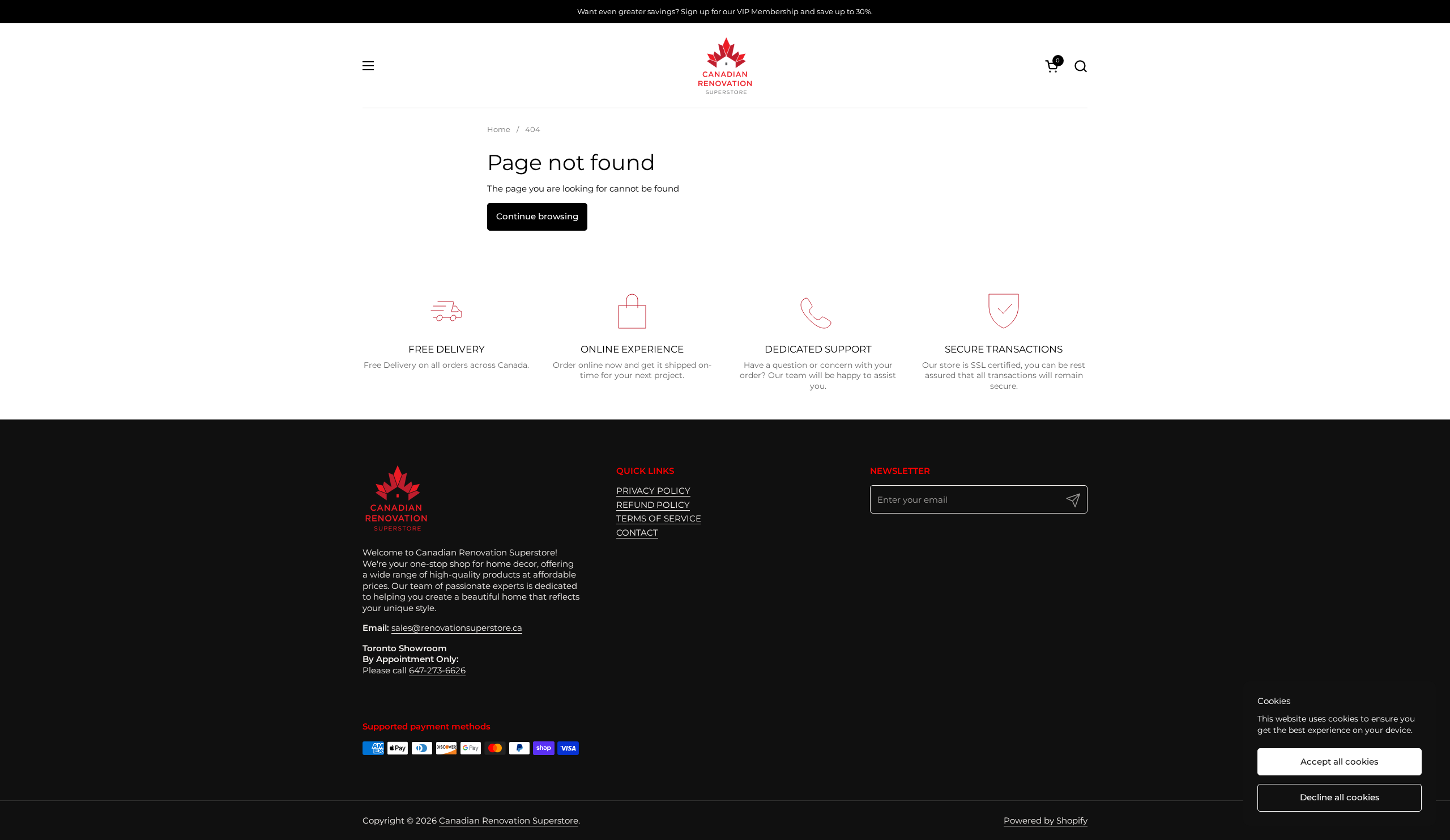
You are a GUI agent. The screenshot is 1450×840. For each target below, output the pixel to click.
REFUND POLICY (653, 504)
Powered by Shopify (1046, 820)
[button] (1080, 66)
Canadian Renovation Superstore (508, 820)
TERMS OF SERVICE (658, 518)
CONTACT (637, 532)
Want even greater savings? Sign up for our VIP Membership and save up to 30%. (725, 11)
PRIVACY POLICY (653, 490)
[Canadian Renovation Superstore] (725, 65)
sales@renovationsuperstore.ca (456, 627)
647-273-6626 (437, 670)
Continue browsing (537, 216)
